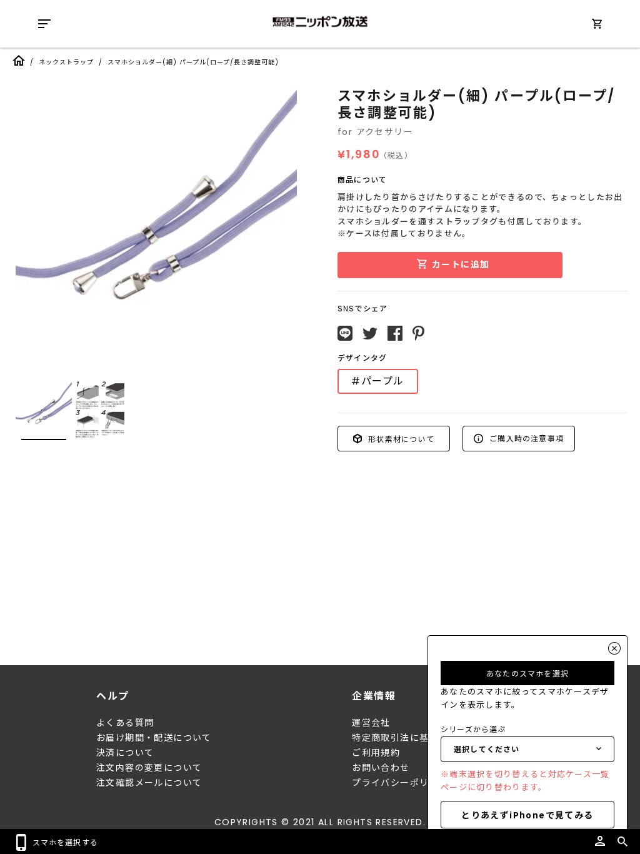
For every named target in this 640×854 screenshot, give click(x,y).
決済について (125, 752)
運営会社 (371, 722)
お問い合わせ (380, 767)
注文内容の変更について (149, 767)
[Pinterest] (418, 333)
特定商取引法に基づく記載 (410, 737)
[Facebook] (395, 333)
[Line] (345, 333)
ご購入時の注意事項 (525, 438)
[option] (156, 228)
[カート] (597, 26)
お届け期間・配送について (154, 737)
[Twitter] (370, 334)
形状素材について (400, 438)
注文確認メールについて (149, 782)
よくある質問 (125, 722)
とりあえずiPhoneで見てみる (527, 814)
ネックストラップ (66, 62)
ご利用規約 (376, 752)
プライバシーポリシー (400, 782)
